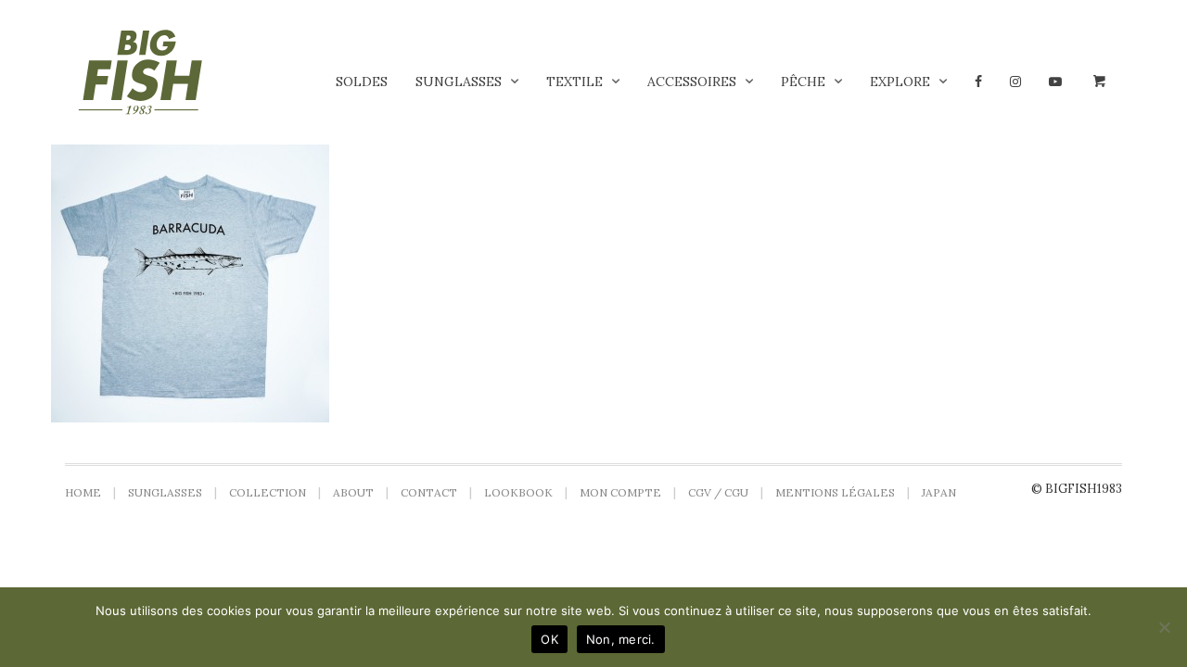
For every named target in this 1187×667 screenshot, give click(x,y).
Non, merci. (621, 639)
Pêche (803, 81)
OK (549, 639)
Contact (429, 492)
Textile (574, 81)
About (353, 492)
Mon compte (620, 492)
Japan (939, 492)
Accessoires (691, 81)
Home (83, 492)
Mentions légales (835, 492)
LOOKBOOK (518, 492)
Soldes (362, 81)
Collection (267, 492)
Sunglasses (458, 81)
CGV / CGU (718, 492)
